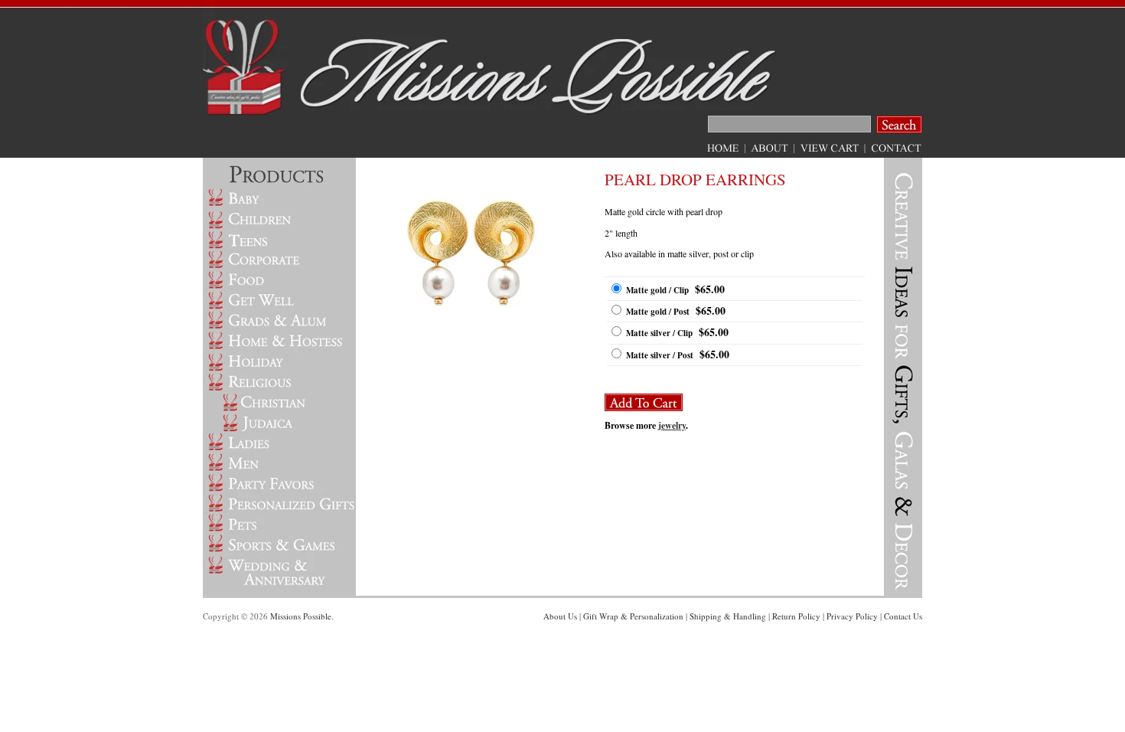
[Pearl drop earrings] (474, 334)
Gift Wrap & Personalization (633, 616)
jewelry (672, 425)
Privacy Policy (852, 616)
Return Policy (796, 616)
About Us (560, 616)
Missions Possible (300, 616)
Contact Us (903, 616)
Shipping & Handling (728, 616)
